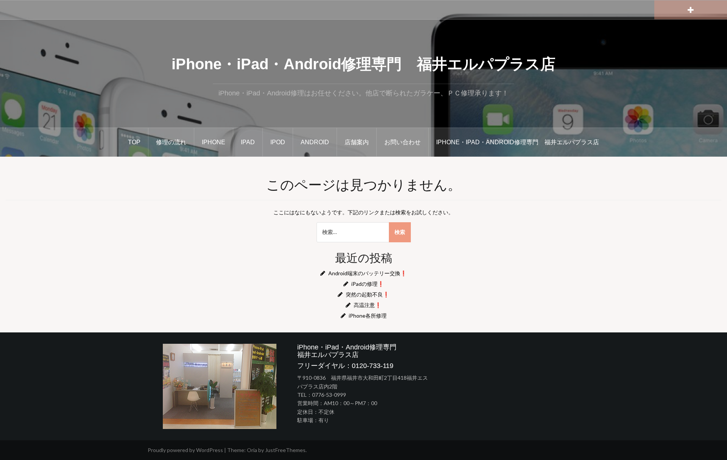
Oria (252, 450)
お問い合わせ (402, 142)
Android (315, 142)
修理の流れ (171, 142)
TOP (134, 142)
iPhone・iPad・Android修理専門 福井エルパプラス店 (363, 64)
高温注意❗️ (367, 305)
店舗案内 (357, 142)
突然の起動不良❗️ (367, 294)
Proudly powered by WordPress (185, 450)
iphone (213, 142)
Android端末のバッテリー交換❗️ (367, 273)
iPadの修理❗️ (367, 284)
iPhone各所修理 (368, 315)
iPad (248, 142)
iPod (277, 142)
